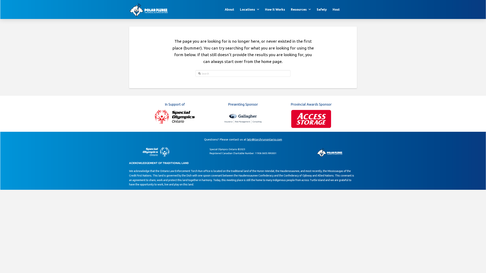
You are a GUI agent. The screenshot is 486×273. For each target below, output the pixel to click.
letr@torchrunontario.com (264, 139)
